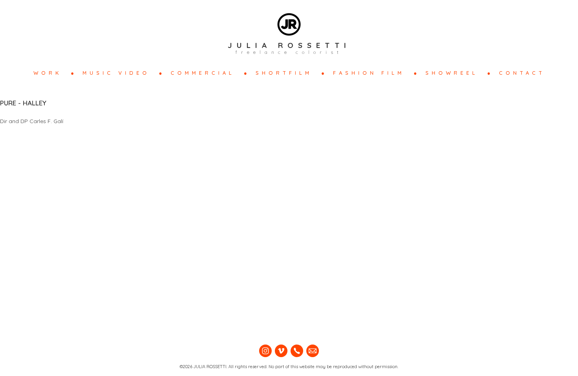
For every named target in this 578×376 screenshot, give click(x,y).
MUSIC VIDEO (116, 73)
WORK (47, 73)
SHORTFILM (284, 73)
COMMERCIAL (203, 73)
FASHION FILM (369, 73)
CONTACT (522, 73)
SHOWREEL (451, 73)
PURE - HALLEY (23, 103)
